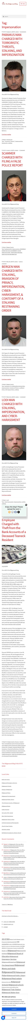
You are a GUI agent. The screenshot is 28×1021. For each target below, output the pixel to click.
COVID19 (15, 944)
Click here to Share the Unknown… (10, 916)
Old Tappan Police (9, 389)
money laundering (6, 752)
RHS (6, 950)
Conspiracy (4, 749)
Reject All (14, 1017)
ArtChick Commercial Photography (10, 823)
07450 (7, 939)
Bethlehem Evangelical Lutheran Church (11, 833)
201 (3, 939)
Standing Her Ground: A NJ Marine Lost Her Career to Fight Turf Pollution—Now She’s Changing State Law (15, 893)
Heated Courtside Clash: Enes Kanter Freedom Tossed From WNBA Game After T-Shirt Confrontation (15, 857)
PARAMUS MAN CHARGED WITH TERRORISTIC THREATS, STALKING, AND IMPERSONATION (13, 45)
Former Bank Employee (11, 750)
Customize (14, 1013)
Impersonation (19, 141)
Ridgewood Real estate (12, 978)
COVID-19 (11, 944)
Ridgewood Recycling (6, 982)
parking (20, 948)
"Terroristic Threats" (9, 141)
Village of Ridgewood (7, 789)
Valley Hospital (5, 809)
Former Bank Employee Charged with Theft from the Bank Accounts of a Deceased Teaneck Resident (14, 528)
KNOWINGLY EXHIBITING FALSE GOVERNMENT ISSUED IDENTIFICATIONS (14, 250)
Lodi (8, 500)
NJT (6, 948)
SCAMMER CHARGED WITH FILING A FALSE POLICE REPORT (12, 159)
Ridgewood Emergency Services (9, 783)
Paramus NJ (9, 139)
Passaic (17, 742)
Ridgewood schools (16, 985)
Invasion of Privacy (14, 388)
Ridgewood (12, 950)
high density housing (15, 946)
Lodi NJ (23, 502)
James (17, 31)
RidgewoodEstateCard (9, 962)
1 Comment (22, 150)
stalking (10, 143)
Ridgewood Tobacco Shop (8, 819)
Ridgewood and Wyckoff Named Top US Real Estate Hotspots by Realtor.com (15, 873)
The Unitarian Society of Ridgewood (10, 803)
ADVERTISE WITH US (8, 924)
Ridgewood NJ (9, 972)
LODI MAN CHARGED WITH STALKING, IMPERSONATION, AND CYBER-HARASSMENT (13, 410)
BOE (15, 942)
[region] (14, 1007)
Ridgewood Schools (6, 786)
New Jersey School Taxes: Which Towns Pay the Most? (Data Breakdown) (14, 897)
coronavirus (5, 944)
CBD (18, 942)
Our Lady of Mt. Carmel (7, 813)
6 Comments (23, 31)
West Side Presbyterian (7, 816)
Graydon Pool (8, 946)
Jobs (21, 946)
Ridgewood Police (6, 793)
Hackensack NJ (8, 249)
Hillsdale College (6, 829)
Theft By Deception (6, 754)
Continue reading (6, 134)
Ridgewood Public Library (8, 799)
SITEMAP (6, 927)
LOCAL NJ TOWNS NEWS (9, 921)
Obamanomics (10, 948)
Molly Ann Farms (6, 779)
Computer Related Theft (18, 747)
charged (10, 747)
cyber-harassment (8, 502)
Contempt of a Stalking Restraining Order (14, 386)
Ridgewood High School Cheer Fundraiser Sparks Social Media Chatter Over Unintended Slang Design (14, 887)
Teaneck (21, 742)
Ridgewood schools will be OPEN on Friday (10, 987)
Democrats (20, 944)
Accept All (14, 1009)
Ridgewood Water (6, 806)
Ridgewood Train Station (11, 989)
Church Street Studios (7, 826)
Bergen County (10, 247)
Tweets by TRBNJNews (7, 904)
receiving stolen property (17, 752)
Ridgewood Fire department (8, 796)
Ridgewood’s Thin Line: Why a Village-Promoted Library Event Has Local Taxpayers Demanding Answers (14, 846)
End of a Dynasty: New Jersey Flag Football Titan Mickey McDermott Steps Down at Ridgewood (14, 869)
